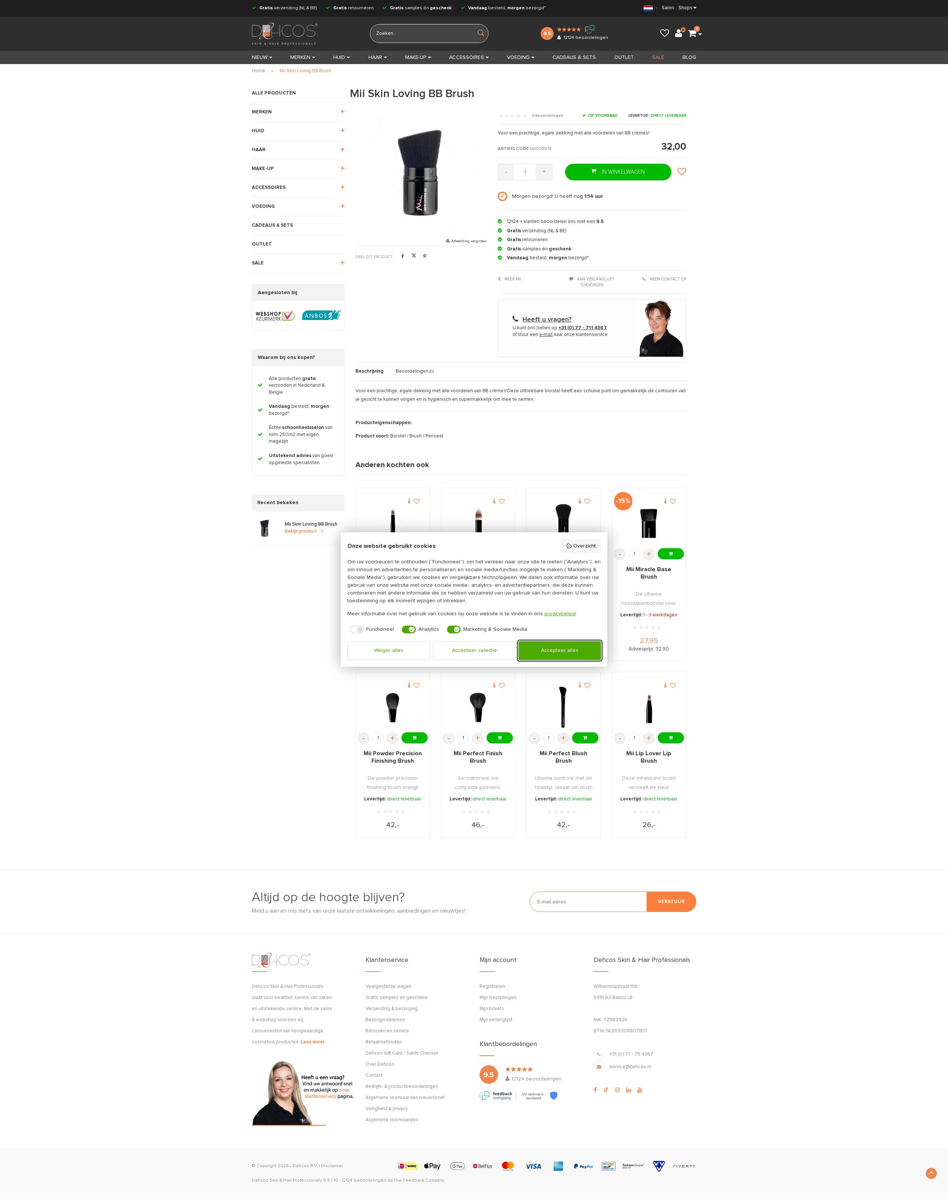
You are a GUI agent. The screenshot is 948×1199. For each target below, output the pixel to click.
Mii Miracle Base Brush (648, 573)
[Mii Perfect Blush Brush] (563, 707)
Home (258, 71)
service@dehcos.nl (630, 1067)
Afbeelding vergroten (469, 241)
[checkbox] (370, 630)
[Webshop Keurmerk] (275, 315)
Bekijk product (301, 531)
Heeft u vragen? (547, 319)
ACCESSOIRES (466, 57)
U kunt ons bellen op (560, 328)
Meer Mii (512, 279)
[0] (692, 34)
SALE (658, 57)
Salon (668, 8)
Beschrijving (370, 371)
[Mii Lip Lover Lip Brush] (649, 707)
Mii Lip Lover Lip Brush (648, 757)
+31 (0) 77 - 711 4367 (631, 1054)
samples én (421, 8)
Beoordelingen (415, 371)
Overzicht (584, 546)
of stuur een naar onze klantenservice (560, 334)
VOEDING (518, 57)
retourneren (353, 8)
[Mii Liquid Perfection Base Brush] (478, 523)
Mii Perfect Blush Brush (563, 757)
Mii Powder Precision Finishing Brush (393, 757)
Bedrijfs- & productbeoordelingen (401, 1086)
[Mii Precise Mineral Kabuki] (563, 523)
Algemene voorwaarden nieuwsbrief (404, 1097)
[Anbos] (321, 315)
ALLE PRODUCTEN (274, 93)
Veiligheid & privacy (386, 1108)
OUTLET (624, 57)
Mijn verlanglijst (496, 1020)
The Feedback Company (419, 1180)
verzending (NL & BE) (288, 8)
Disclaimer (332, 1166)
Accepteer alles (559, 650)
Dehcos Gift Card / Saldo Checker (401, 1053)
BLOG (689, 57)
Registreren (492, 986)
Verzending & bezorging (391, 1008)
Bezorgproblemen (385, 1020)
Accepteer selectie (474, 650)
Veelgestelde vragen (388, 986)
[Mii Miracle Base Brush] (649, 523)
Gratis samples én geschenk (396, 997)
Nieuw (259, 57)
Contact (374, 1075)
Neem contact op (667, 279)
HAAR (375, 57)
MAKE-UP (415, 57)
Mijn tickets (492, 1008)
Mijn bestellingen (498, 997)
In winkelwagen (622, 172)
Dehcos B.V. (305, 1166)
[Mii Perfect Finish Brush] (478, 707)
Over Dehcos (379, 1064)
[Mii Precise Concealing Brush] (393, 523)
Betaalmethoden (383, 1042)
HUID (339, 57)
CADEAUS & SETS (574, 57)
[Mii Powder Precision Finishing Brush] (393, 707)
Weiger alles (388, 650)
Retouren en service (387, 1031)
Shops (685, 8)
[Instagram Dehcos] (617, 1090)
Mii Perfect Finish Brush (478, 757)
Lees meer (313, 1042)
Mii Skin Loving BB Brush (305, 71)
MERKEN (300, 57)
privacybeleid (560, 613)
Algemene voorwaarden (391, 1120)
